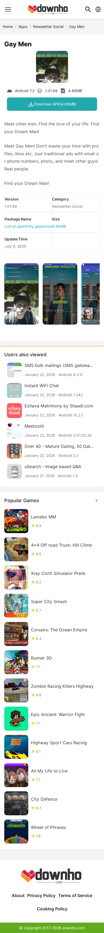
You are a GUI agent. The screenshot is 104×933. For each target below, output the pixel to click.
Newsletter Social (48, 26)
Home (8, 26)
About (18, 895)
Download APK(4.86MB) (55, 104)
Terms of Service (75, 895)
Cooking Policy (52, 908)
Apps (22, 26)
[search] (88, 9)
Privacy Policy (41, 895)
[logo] (8, 9)
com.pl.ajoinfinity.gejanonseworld (33, 226)
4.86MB (59, 226)
